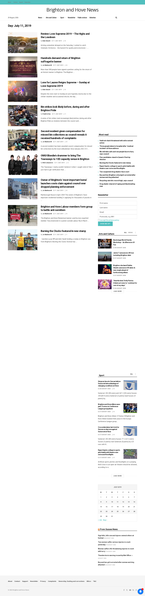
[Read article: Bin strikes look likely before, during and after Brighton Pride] (22, 115)
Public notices (82, 18)
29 (101, 516)
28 (134, 511)
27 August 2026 (120, 258)
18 (117, 507)
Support (21, 2)
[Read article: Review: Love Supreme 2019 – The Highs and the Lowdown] (22, 42)
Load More (118, 291)
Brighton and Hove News (72, 9)
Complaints (52, 581)
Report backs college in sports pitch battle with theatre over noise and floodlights (109, 452)
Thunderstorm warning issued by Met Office (114, 555)
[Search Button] (116, 17)
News (40, 18)
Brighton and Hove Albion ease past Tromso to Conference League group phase (109, 406)
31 (112, 516)
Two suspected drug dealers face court (114, 172)
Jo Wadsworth (47, 65)
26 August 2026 (120, 288)
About (9, 2)
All (125, 232)
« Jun (100, 520)
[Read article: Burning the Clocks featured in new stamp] (22, 239)
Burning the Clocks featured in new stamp (63, 231)
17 (112, 507)
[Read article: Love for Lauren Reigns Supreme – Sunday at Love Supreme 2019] (22, 91)
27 (128, 511)
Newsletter (27, 2)
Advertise (92, 18)
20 (128, 507)
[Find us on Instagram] (136, 17)
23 (106, 511)
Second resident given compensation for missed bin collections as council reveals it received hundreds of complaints (64, 135)
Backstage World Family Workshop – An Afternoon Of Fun (124, 242)
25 (117, 511)
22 (101, 511)
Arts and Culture (51, 18)
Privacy (43, 581)
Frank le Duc (47, 114)
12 (123, 502)
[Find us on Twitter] (124, 17)
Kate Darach (46, 41)
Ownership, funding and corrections (71, 581)
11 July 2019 (57, 41)
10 (112, 502)
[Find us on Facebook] (120, 17)
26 (123, 511)
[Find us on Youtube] (128, 17)
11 (117, 502)
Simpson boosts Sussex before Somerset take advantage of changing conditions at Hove (109, 383)
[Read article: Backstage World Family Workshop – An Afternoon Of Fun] (105, 244)
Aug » (105, 520)
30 (106, 516)
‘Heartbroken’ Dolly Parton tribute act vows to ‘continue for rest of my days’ (125, 283)
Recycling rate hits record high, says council (116, 180)
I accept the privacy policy (109, 220)
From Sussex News (109, 529)
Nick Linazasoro (48, 162)
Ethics (89, 581)
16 (106, 507)
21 (134, 507)
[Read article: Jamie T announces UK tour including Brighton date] (105, 256)
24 (112, 511)
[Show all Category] (135, 233)
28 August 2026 (120, 247)
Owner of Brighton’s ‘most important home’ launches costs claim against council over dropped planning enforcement (64, 183)
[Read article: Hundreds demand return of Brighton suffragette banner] (22, 66)
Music (130, 232)
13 (128, 502)
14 (134, 502)
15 (101, 507)
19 (123, 507)
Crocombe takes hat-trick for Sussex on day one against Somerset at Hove (108, 429)
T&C (94, 581)
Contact (15, 2)
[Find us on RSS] (132, 17)
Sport (62, 18)
